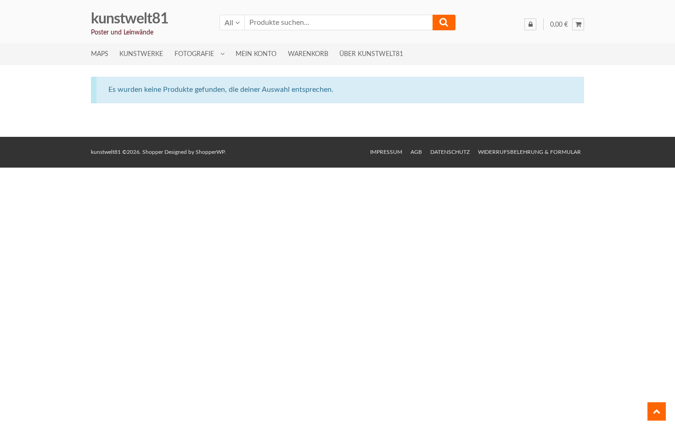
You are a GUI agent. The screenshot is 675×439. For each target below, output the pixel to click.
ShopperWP (210, 152)
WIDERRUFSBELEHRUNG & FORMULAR (529, 152)
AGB (416, 152)
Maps (99, 54)
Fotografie (194, 54)
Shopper (152, 152)
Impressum (386, 152)
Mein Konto (256, 54)
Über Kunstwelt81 (371, 54)
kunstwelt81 (130, 18)
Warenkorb (308, 54)
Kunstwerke (141, 54)
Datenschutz (450, 152)
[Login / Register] (530, 24)
